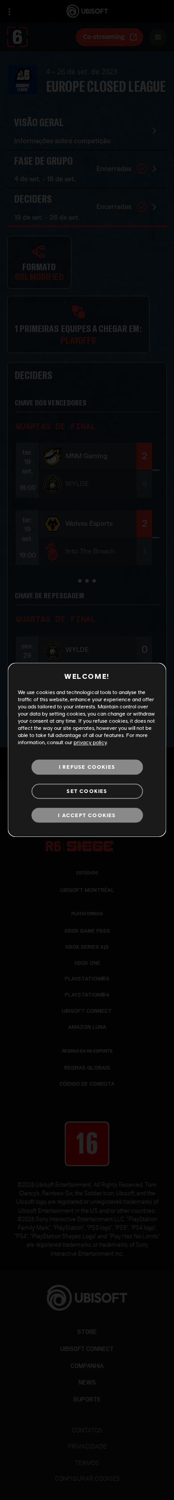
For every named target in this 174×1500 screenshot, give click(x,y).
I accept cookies (87, 815)
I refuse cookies (87, 766)
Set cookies (86, 791)
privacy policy (90, 742)
